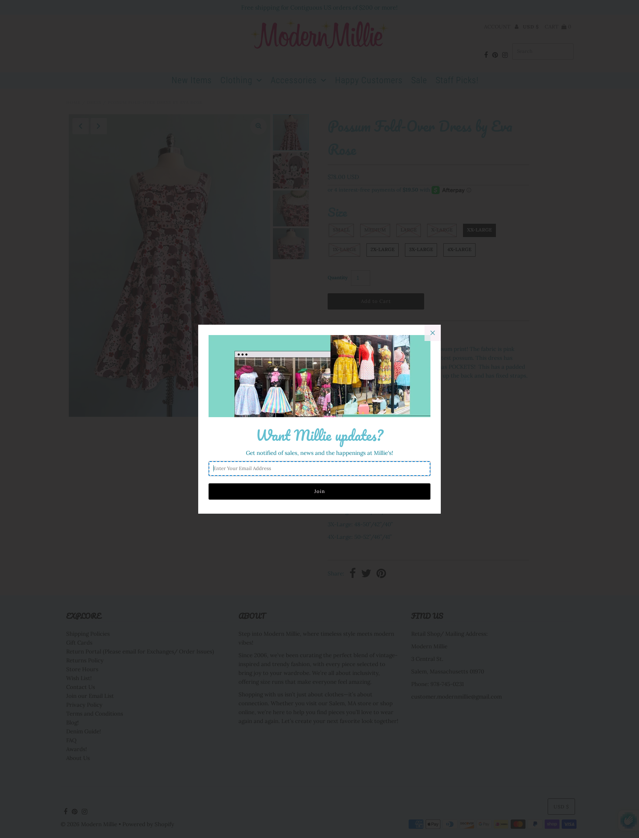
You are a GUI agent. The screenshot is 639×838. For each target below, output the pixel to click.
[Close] (433, 333)
